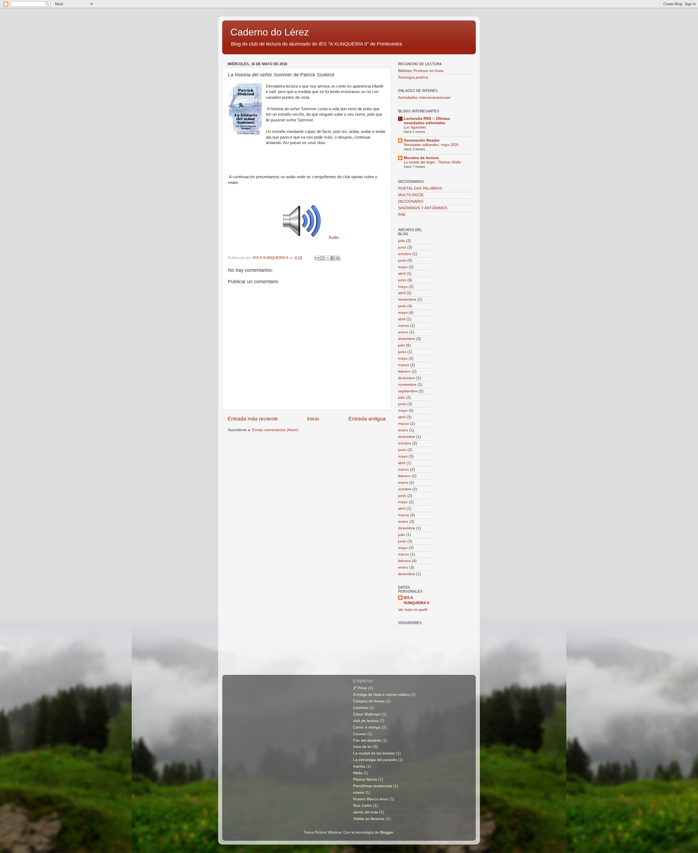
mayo (403, 267)
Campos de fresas (369, 701)
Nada (357, 773)
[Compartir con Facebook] (332, 258)
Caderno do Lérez (269, 32)
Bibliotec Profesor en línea (420, 71)
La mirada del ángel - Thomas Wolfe (432, 162)
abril (401, 274)
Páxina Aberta (365, 779)
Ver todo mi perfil (412, 610)
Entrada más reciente (253, 419)
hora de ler (362, 747)
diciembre (406, 339)
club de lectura (365, 721)
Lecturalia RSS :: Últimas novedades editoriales (427, 121)
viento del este (365, 812)
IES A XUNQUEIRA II (416, 600)
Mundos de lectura (421, 158)
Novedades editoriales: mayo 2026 (431, 145)
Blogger (386, 832)
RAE (402, 215)
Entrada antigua (367, 419)
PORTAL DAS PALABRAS (420, 188)
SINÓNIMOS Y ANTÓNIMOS (422, 208)
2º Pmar (360, 688)
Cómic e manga (366, 727)
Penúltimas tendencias (372, 786)
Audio (334, 237)
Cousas (359, 734)
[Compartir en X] (327, 258)
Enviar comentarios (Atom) (275, 430)
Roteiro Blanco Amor (371, 799)
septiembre (407, 391)
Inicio (313, 419)
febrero (404, 371)
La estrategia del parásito (375, 760)
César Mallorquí (367, 714)
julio (401, 241)
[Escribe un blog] (322, 258)
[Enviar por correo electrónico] (317, 258)
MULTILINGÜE (411, 195)
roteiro (358, 793)
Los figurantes (415, 127)
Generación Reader (422, 140)
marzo (403, 326)
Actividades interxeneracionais (424, 98)
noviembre (407, 299)
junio (402, 247)
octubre (404, 254)
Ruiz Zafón (362, 806)
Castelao (360, 708)
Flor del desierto (367, 740)
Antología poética (413, 77)
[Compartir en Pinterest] (338, 258)
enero (403, 332)
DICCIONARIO (410, 201)
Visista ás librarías (368, 819)
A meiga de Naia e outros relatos (381, 695)
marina (359, 766)
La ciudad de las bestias (374, 753)
